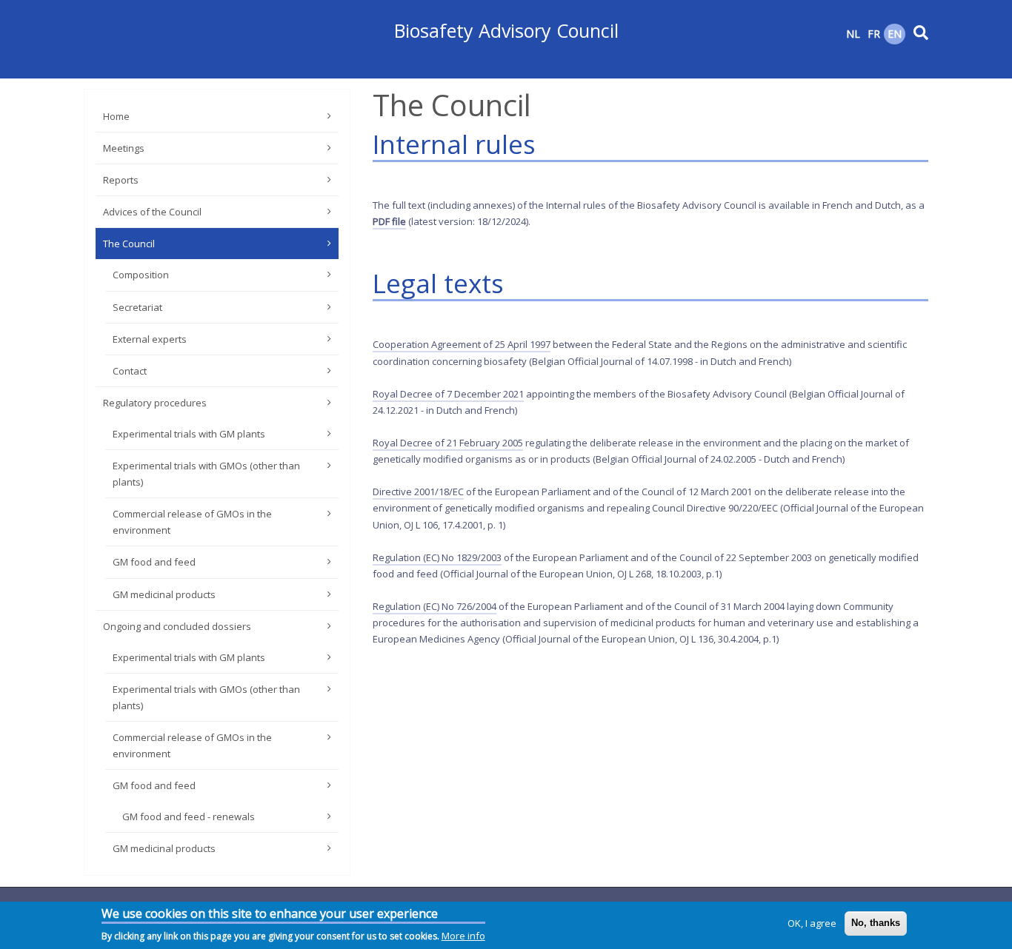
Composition (141, 274)
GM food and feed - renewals (188, 816)
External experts (150, 339)
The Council (129, 243)
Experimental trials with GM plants (189, 433)
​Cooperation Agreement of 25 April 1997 (461, 344)
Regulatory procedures (155, 402)
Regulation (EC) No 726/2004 (434, 606)
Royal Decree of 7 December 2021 (448, 393)
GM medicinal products (164, 594)
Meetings (123, 148)
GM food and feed (154, 562)
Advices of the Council (152, 211)
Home (116, 116)
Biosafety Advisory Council (506, 30)
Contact (130, 371)
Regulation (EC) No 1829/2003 (437, 557)
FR (874, 34)
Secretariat (137, 307)
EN (895, 34)
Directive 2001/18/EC (418, 491)
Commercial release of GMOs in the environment (192, 522)
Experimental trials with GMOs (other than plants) (206, 474)
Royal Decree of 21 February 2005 (448, 442)
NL (853, 34)
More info (463, 935)
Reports (121, 180)
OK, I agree (812, 923)
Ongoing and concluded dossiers (177, 626)
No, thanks (875, 922)
